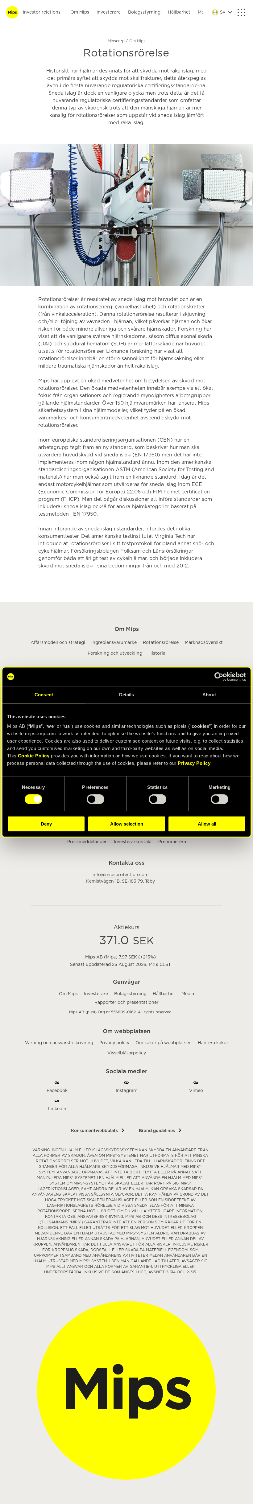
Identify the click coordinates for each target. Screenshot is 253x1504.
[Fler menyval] (241, 12)
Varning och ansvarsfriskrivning (59, 1043)
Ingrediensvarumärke (114, 643)
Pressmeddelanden (87, 842)
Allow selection (126, 823)
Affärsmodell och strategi (58, 643)
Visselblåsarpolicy (126, 1053)
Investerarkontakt (133, 842)
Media (187, 994)
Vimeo (196, 1091)
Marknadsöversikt (204, 643)
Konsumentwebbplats (94, 1131)
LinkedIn (57, 1109)
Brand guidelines (157, 1131)
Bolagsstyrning (144, 12)
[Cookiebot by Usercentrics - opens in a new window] (219, 676)
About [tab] (209, 694)
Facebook (57, 1091)
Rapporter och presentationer (126, 1002)
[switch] (95, 799)
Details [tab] (126, 694)
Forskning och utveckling (115, 653)
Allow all (207, 823)
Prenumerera (172, 842)
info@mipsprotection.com (120, 875)
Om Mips (79, 12)
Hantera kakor (213, 1043)
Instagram (126, 1091)
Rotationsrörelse (161, 643)
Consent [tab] (44, 694)
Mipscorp (117, 41)
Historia (156, 653)
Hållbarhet (179, 12)
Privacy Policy (194, 763)
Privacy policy (114, 1043)
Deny (46, 823)
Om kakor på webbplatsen (163, 1043)
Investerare (109, 12)
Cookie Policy (34, 755)
